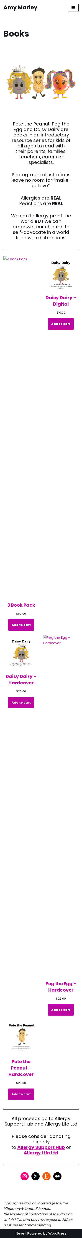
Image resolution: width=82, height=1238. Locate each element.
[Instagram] (24, 1176)
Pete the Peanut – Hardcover (21, 1068)
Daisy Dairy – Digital (61, 300)
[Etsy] (46, 1176)
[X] (35, 1176)
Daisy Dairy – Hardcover (21, 679)
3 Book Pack (21, 605)
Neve (20, 1233)
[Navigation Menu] (73, 7)
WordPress (57, 1233)
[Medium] (57, 1176)
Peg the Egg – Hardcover (61, 986)
